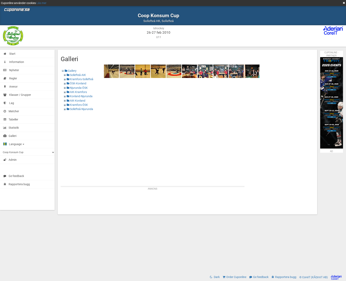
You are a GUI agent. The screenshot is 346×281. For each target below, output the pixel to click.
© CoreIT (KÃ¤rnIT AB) (313, 277)
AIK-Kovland (77, 100)
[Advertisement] (187, 200)
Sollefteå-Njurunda (81, 109)
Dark (216, 277)
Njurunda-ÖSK (78, 87)
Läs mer (41, 3)
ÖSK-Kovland (77, 83)
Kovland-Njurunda (81, 96)
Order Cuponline (236, 277)
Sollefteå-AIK (77, 75)
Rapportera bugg (19, 184)
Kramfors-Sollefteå (81, 79)
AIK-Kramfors (78, 92)
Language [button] (15, 144)
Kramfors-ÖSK (78, 104)
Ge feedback (16, 176)
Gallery (71, 70)
